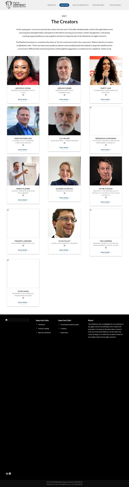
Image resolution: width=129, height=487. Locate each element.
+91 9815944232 (77, 484)
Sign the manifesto (80, 5)
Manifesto (51, 5)
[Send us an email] (7, 474)
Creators (64, 5)
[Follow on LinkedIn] (23, 95)
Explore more (98, 5)
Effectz (56, 484)
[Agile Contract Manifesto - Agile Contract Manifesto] (16, 5)
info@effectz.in (65, 484)
